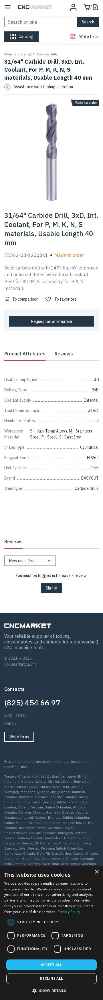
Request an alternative (51, 321)
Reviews (64, 354)
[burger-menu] (7, 7)
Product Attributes (24, 354)
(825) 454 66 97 (32, 702)
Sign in (51, 588)
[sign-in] (73, 7)
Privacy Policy (69, 911)
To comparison (25, 299)
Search (88, 22)
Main (8, 54)
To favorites (65, 299)
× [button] (96, 872)
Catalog (24, 54)
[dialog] (51, 933)
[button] (51, 990)
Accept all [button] (51, 964)
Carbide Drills (47, 54)
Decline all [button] (51, 978)
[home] (35, 7)
